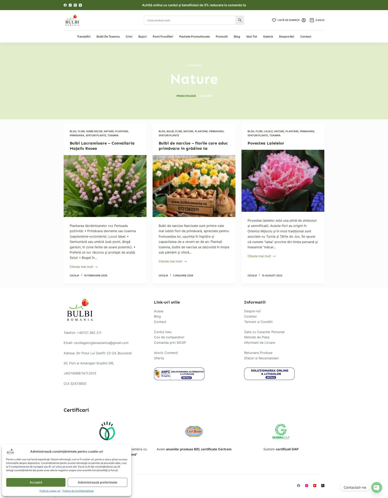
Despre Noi (286, 36)
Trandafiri (84, 36)
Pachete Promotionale (194, 36)
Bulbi (170, 131)
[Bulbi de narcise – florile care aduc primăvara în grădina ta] (194, 186)
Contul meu (163, 332)
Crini (129, 36)
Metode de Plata (256, 337)
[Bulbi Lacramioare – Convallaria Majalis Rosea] (105, 186)
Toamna (113, 135)
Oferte (159, 358)
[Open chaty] (376, 487)
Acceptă (36, 482)
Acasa (158, 311)
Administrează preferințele (97, 482)
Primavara (77, 135)
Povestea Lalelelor (266, 143)
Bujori (142, 36)
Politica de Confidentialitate (78, 490)
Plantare (121, 131)
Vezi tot (251, 36)
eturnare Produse (259, 353)
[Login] (304, 20)
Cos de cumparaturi (169, 337)
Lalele (268, 131)
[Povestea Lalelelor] (282, 181)
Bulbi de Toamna (108, 36)
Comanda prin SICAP (170, 343)
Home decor (94, 131)
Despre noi (252, 311)
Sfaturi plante (96, 135)
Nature (109, 131)
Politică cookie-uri (50, 490)
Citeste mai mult (81, 267)
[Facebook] (65, 5)
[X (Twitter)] (75, 5)
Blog (237, 36)
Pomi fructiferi (163, 36)
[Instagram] (70, 5)
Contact (305, 36)
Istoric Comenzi (166, 353)
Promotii (222, 36)
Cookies (250, 316)
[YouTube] (80, 5)
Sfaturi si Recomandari (261, 358)
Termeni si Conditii (258, 322)
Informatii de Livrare (259, 343)
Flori (81, 131)
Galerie (268, 36)
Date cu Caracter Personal (264, 332)
